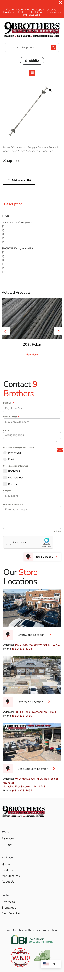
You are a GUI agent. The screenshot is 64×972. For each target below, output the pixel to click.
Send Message (44, 556)
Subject (7, 490)
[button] (32, 73)
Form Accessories (29, 151)
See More (32, 354)
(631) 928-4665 (22, 790)
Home (6, 147)
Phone (6, 430)
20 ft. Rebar (32, 344)
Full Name (8, 403)
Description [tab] (13, 204)
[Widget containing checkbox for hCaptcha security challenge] (28, 542)
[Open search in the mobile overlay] (32, 47)
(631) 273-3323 (22, 649)
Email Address (11, 416)
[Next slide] (58, 331)
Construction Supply (23, 147)
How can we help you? (13, 504)
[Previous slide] (6, 331)
